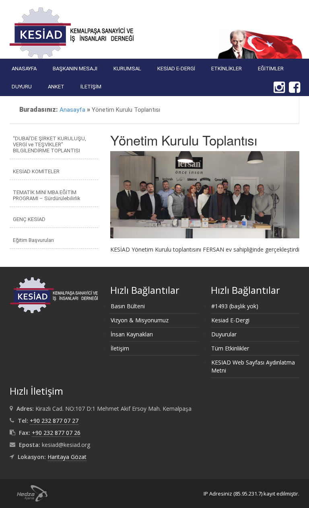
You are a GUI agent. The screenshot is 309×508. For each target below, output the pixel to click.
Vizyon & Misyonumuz (140, 320)
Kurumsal (127, 69)
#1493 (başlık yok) (234, 306)
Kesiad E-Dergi (176, 69)
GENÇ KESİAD (29, 219)
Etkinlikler (226, 69)
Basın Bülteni (128, 306)
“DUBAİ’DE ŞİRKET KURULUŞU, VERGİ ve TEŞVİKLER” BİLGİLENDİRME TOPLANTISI (49, 144)
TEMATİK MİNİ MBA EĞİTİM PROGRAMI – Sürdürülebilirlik (46, 195)
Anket (56, 87)
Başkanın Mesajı (75, 69)
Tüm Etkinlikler (230, 348)
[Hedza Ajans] (28, 492)
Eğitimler (271, 69)
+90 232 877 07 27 (54, 420)
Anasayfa (24, 69)
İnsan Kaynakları (132, 334)
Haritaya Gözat (67, 457)
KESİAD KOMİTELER (36, 171)
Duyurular (224, 334)
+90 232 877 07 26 (56, 432)
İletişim (90, 87)
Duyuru (22, 87)
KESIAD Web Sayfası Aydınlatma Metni (253, 366)
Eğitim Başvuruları (33, 240)
